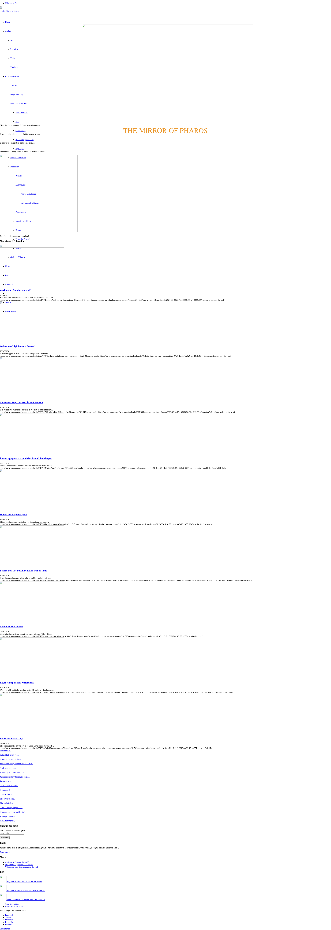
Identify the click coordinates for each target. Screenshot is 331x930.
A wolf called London (11, 626)
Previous (3, 750)
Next (9, 750)
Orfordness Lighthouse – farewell (17, 346)
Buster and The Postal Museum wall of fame (23, 570)
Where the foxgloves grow (13, 514)
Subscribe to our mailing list (12, 831)
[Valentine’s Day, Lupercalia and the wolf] (32, 359)
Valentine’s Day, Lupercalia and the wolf (21, 402)
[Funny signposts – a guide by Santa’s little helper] (32, 415)
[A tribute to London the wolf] (32, 247)
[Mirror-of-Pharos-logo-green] (9, 11)
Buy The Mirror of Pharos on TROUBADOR (25, 890)
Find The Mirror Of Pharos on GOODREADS (25, 899)
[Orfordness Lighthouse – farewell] (32, 303)
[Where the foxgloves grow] (32, 471)
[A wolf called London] (32, 583)
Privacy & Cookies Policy (14, 906)
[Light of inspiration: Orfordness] (32, 639)
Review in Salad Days (11, 738)
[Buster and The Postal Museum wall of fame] (32, 527)
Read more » (5, 852)
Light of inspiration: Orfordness (17, 682)
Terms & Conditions (12, 904)
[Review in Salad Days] (32, 695)
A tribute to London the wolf (15, 290)
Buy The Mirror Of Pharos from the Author (24, 881)
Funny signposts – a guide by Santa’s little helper (26, 458)
